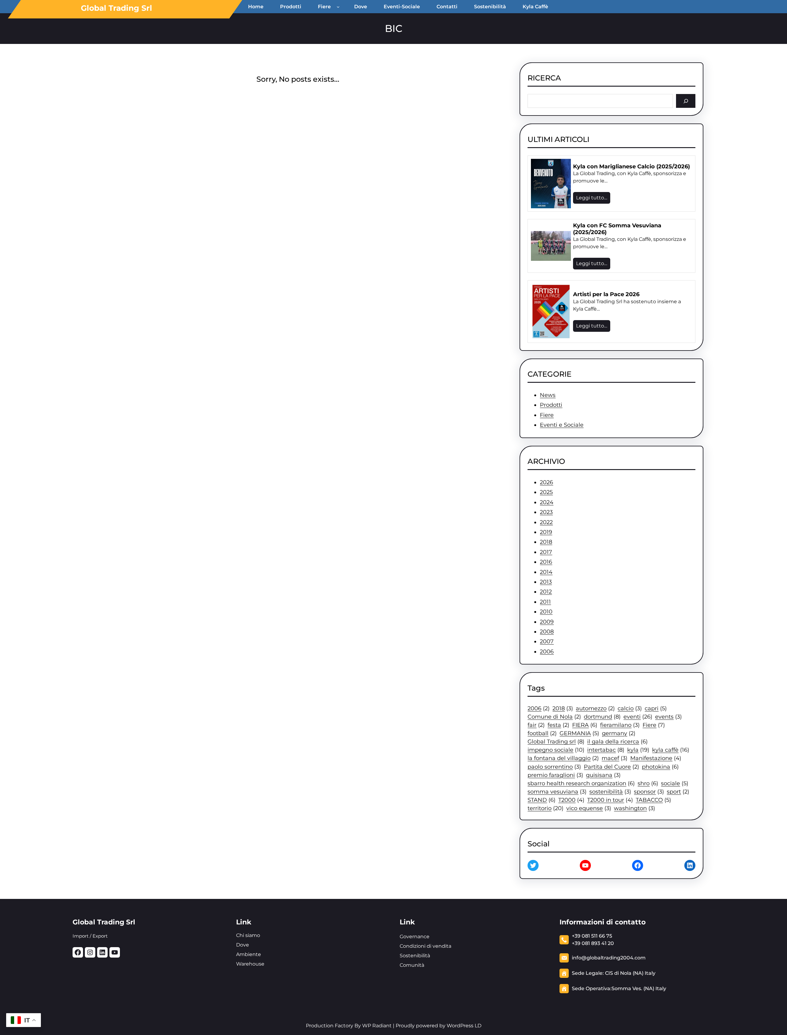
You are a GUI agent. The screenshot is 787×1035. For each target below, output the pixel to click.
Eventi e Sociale (561, 424)
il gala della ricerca (617, 741)
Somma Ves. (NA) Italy (638, 988)
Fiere (547, 415)
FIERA (584, 724)
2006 (547, 651)
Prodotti (551, 405)
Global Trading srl (556, 741)
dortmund (602, 716)
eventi (637, 716)
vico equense (588, 808)
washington (634, 808)
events (668, 716)
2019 (546, 532)
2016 (546, 562)
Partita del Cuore (611, 766)
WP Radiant (376, 1026)
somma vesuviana (557, 791)
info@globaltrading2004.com (609, 958)
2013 (546, 581)
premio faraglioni (555, 774)
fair (536, 724)
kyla (638, 749)
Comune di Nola (554, 716)
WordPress (460, 1026)
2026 (546, 482)
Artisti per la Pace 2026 (606, 294)
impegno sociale (556, 749)
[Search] (685, 101)
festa (558, 724)
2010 (546, 611)
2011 (545, 601)
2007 (547, 641)
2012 (546, 591)
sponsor (649, 791)
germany (618, 733)
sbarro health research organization (581, 783)
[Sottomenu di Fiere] (339, 6)
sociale (674, 783)
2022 (546, 522)
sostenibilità (610, 791)
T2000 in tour (610, 799)
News (548, 395)
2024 (546, 502)
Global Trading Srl (116, 8)
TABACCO (653, 799)
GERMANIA (579, 733)
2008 (547, 631)
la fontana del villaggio (563, 758)
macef (614, 758)
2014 (546, 572)
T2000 (571, 799)
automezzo (595, 708)
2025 (546, 492)
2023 (546, 512)
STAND (542, 799)
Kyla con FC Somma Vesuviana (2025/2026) (617, 229)
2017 (546, 552)
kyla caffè (670, 749)
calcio (630, 708)
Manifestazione (655, 758)
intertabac (605, 749)
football (542, 733)
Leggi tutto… (591, 198)
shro (648, 783)
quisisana (603, 774)
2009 (547, 621)
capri (656, 708)
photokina (660, 766)
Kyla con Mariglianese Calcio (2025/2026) (631, 166)
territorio (546, 808)
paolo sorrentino (554, 766)
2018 (546, 542)
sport (678, 791)
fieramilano (620, 724)
